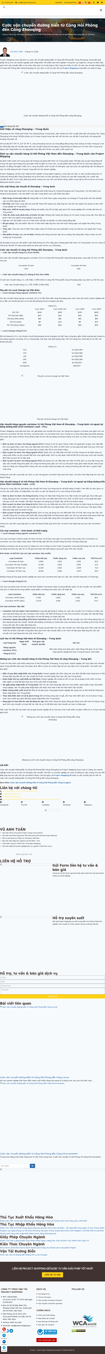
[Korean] (83, 2)
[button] (10, 803)
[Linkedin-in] (102, 2)
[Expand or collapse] (2, 127)
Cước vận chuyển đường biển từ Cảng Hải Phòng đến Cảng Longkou (40, 782)
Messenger (4, 1338)
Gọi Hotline (4, 1332)
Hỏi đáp (4, 1350)
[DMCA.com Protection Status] (79, 1330)
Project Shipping (70, 68)
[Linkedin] (11, 1331)
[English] (86, 2)
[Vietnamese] (79, 2)
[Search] (32, 1166)
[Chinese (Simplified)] (89, 2)
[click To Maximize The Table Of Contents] (3, 122)
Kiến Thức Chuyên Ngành (22, 1244)
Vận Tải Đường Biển (17, 1251)
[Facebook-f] (94, 2)
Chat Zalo (4, 1344)
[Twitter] (98, 2)
